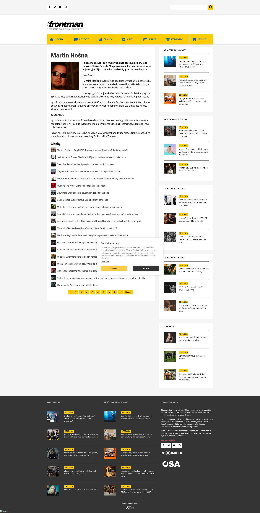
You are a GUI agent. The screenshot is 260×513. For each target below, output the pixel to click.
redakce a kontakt (168, 440)
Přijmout (113, 268)
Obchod (202, 39)
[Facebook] (49, 7)
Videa (130, 39)
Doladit (146, 268)
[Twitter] (54, 7)
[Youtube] (60, 7)
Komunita (177, 39)
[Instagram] (65, 7)
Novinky (59, 39)
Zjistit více (105, 261)
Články (108, 39)
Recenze (84, 39)
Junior (152, 39)
